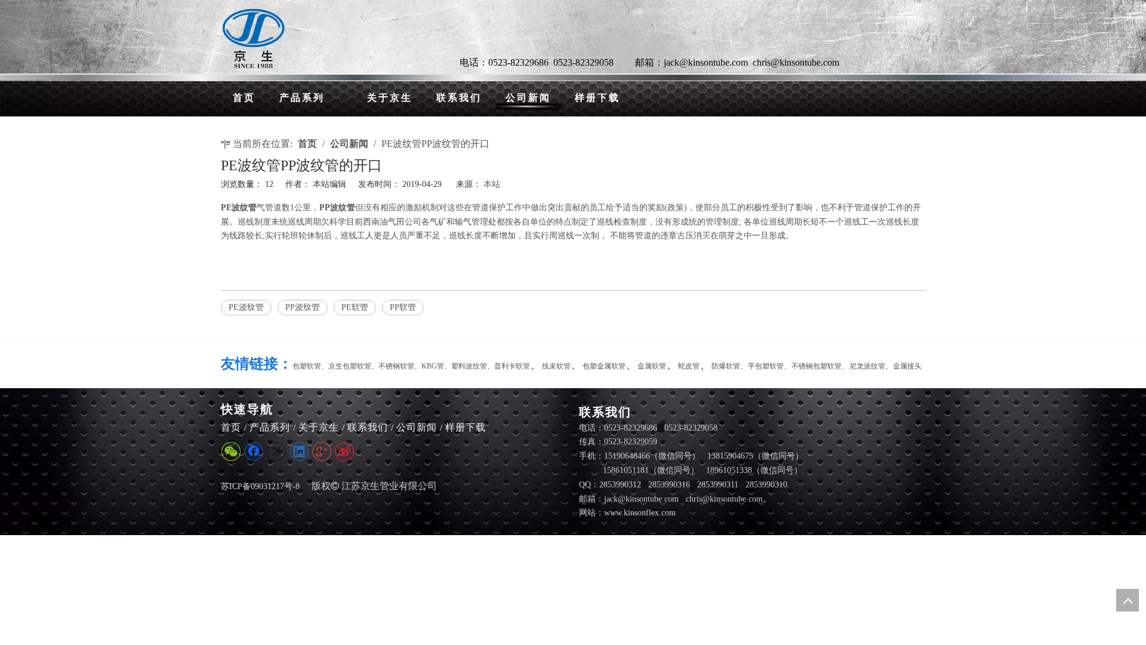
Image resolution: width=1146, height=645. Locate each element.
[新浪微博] (344, 451)
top (1127, 600)
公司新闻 (416, 427)
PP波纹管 (302, 307)
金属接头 (907, 366)
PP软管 (403, 307)
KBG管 (432, 366)
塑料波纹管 (469, 366)
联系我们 (367, 427)
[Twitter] (276, 451)
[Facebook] (253, 451)
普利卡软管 (512, 366)
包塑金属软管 (604, 366)
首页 (231, 427)
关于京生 (318, 427)
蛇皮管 (689, 366)
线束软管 (556, 366)
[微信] (231, 451)
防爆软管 (725, 366)
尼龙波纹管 (867, 366)
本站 (491, 184)
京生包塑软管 (349, 366)
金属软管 (651, 366)
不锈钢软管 (396, 366)
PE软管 (354, 307)
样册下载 (465, 427)
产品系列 (269, 427)
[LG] (253, 38)
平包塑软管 (766, 366)
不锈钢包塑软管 (816, 366)
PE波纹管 (246, 307)
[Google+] (321, 451)
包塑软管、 (310, 366)
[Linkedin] (299, 451)
